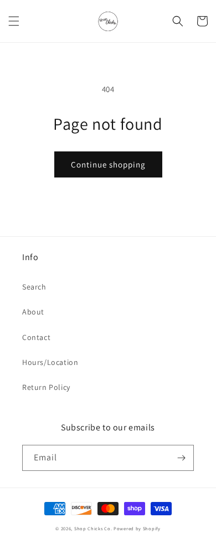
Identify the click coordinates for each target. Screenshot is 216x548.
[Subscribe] (181, 458)
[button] (14, 21)
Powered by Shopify (137, 528)
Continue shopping (108, 164)
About (33, 312)
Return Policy (46, 387)
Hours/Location (50, 362)
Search (34, 287)
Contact (36, 337)
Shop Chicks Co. (93, 528)
